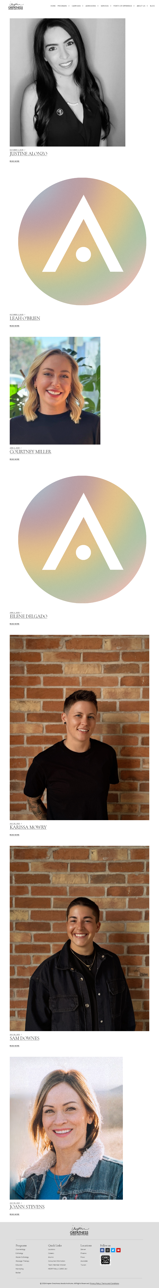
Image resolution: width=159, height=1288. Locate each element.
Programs (62, 6)
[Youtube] (118, 1250)
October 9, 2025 (16, 150)
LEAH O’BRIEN (25, 318)
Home (53, 6)
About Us (141, 6)
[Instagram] (107, 1250)
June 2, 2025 (15, 448)
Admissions (91, 6)
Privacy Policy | (96, 1283)
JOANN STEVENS (27, 1207)
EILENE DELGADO (28, 616)
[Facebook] (102, 1250)
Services (105, 6)
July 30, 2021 (15, 823)
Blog (152, 6)
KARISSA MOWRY (28, 827)
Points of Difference (123, 6)
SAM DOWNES (24, 1038)
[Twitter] (113, 1250)
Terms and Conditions (110, 1283)
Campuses (76, 6)
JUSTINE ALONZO (28, 154)
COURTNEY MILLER (30, 452)
